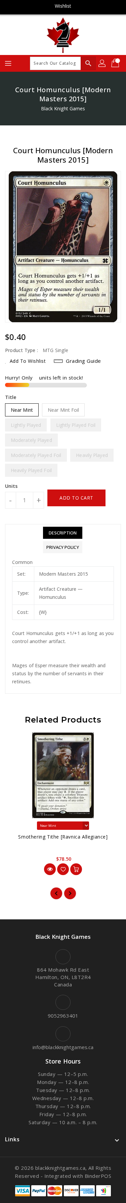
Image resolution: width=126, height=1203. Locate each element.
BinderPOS (98, 1175)
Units (11, 486)
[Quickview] (50, 869)
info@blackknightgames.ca (63, 1047)
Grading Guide (83, 360)
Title (10, 397)
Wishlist (63, 6)
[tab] (62, 533)
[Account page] (102, 63)
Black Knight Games (63, 108)
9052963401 (63, 1015)
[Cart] (116, 63)
